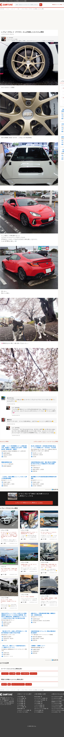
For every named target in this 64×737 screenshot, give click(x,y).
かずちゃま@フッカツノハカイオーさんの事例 (46, 441)
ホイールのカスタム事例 (57, 696)
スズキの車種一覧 (21, 705)
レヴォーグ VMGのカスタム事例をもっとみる (29, 502)
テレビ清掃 (12, 673)
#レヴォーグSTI (4, 599)
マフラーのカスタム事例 (57, 705)
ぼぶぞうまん (10, 398)
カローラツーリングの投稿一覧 (41, 708)
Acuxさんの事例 (4, 441)
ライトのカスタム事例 (57, 703)
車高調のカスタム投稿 (57, 701)
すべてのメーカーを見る (22, 712)
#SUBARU (3, 601)
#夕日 (29, 565)
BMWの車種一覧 (21, 708)
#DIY (42, 598)
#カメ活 (30, 564)
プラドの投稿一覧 (38, 703)
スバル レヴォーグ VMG (11, 39)
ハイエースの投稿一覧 (39, 705)
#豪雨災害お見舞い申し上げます (28, 532)
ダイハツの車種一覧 (21, 706)
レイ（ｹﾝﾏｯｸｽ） (10, 37)
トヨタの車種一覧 (21, 696)
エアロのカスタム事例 (57, 706)
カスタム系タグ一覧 (56, 712)
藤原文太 (9, 419)
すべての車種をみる (38, 712)
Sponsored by (48, 489)
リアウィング (33, 673)
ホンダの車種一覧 (21, 700)
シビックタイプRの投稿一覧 (40, 700)
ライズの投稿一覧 (38, 701)
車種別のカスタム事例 (57, 4)
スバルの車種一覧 (21, 703)
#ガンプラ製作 (48, 567)
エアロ (18, 673)
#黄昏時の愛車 (24, 564)
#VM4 (10, 599)
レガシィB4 (28, 684)
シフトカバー (5, 673)
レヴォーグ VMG (24, 530)
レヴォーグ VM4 (4, 530)
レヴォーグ (3, 566)
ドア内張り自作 (25, 673)
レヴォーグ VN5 (44, 562)
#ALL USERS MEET (5, 568)
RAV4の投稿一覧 (38, 696)
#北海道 (8, 601)
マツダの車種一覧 (21, 701)
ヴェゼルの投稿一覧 (38, 710)
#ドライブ (11, 570)
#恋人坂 (25, 565)
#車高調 (46, 598)
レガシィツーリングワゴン (18, 684)
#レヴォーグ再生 (24, 596)
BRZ (9, 684)
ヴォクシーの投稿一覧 (39, 706)
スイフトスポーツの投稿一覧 (40, 698)
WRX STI (4, 684)
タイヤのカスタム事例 (57, 698)
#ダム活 (50, 533)
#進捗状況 (32, 596)
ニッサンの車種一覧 (21, 698)
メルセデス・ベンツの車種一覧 (24, 710)
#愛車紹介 (12, 535)
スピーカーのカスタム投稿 (58, 708)
